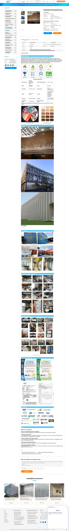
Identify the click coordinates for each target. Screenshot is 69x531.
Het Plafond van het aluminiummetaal (10, 11)
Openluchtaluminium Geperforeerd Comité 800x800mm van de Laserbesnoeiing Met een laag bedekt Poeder (19, 514)
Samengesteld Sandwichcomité (10, 21)
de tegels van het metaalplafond (10, 13)
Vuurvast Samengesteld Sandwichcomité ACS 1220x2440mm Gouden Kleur (32, 521)
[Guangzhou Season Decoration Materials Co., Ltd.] (8, 1)
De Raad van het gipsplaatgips (10, 52)
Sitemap (5, 519)
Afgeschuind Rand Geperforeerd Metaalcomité (28, 452)
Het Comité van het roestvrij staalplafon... (10, 28)
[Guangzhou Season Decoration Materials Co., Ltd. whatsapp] (8, 65)
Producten (6, 513)
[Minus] (66, 507)
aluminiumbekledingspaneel (10, 18)
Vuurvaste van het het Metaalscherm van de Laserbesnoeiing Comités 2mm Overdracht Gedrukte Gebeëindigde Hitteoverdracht (19, 523)
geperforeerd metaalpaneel (10, 30)
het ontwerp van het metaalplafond (10, 16)
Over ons (5, 516)
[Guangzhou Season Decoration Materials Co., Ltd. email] (5, 65)
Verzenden (26, 471)
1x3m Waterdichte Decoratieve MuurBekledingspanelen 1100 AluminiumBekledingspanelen (25, 499)
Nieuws (5, 517)
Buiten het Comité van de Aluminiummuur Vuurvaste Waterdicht (31, 453)
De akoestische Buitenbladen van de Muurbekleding (45, 452)
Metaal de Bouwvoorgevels (10, 33)
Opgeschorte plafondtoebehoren (10, 40)
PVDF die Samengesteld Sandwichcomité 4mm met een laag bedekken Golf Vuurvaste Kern (32, 517)
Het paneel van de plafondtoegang (10, 48)
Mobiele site (6, 520)
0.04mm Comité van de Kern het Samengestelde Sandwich (32, 513)
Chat (57, 33)
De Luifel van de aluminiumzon (10, 42)
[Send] (66, 529)
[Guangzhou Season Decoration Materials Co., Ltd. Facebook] (43, 522)
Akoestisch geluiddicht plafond (10, 25)
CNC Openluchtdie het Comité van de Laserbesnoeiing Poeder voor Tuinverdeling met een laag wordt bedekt (19, 518)
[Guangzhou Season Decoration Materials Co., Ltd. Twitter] (41, 522)
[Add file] (49, 529)
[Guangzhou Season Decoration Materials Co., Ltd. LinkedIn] (45, 522)
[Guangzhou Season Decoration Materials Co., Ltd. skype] (13, 65)
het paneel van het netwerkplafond (10, 37)
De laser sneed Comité (10, 35)
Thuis (5, 512)
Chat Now (61, 1)
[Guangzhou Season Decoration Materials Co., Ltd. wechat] (10, 65)
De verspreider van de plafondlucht (10, 45)
